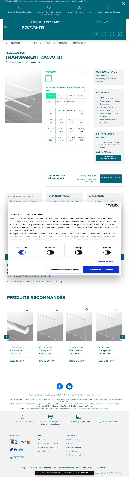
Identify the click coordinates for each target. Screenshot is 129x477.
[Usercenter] (104, 34)
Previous (6, 337)
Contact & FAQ (72, 440)
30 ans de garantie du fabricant (23, 201)
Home (35, 43)
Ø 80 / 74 (71, 111)
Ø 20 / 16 (51, 102)
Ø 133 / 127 (51, 130)
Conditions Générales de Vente (72, 468)
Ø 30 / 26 (71, 102)
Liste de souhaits (73, 447)
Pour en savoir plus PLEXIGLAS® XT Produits (33, 282)
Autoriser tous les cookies (101, 270)
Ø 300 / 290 (61, 139)
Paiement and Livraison (48, 444)
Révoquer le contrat (96, 468)
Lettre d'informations (75, 455)
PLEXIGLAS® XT (17, 348)
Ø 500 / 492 (81, 139)
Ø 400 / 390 (71, 139)
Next (122, 337)
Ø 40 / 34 (81, 103)
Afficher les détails (106, 262)
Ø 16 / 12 (81, 96)
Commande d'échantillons (107, 158)
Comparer (34, 62)
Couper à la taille (110, 178)
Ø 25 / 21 (61, 102)
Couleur (51, 72)
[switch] (50, 253)
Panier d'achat (72, 451)
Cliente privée (34, 22)
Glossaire (42, 440)
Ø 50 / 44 (51, 112)
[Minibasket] (120, 34)
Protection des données (41, 468)
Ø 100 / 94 (50, 121)
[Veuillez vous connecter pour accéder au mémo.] (27, 310)
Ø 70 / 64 (61, 111)
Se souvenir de (16, 62)
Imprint (25, 468)
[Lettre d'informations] (112, 34)
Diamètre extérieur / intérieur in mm (65, 89)
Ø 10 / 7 (61, 96)
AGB (55, 468)
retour (15, 43)
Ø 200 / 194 (81, 130)
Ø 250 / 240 (50, 139)
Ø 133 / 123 (81, 121)
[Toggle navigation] (5, 26)
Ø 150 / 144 (61, 130)
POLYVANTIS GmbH (114, 473)
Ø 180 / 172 (71, 130)
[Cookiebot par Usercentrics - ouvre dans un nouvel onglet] (108, 205)
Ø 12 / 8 (71, 96)
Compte (69, 444)
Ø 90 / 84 (81, 112)
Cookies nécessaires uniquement (64, 270)
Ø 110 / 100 (61, 121)
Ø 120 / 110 (71, 121)
